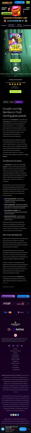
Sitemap (15, 365)
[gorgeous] (20, 84)
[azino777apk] (22, 346)
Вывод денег (15, 355)
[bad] (10, 84)
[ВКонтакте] (11, 415)
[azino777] (13, 346)
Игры (11, 102)
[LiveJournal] (20, 415)
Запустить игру (15, 60)
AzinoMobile (15, 357)
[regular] (15, 84)
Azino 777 (14, 126)
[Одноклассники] (13, 415)
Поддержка (15, 361)
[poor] (12, 84)
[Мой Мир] (18, 415)
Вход (19, 2)
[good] (18, 84)
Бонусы (15, 353)
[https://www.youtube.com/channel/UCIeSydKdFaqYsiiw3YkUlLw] (9, 346)
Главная (3, 25)
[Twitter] (16, 415)
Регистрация (7, 13)
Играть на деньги (15, 91)
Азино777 (5, 282)
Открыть (23, 429)
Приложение (16, 369)
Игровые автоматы (11, 25)
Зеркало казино (15, 363)
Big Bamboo (19, 102)
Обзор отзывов (19, 25)
